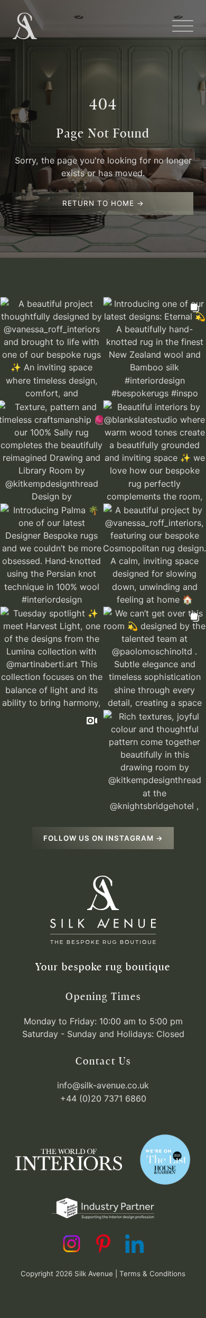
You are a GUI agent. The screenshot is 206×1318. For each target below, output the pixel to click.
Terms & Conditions (152, 1273)
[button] (182, 26)
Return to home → (103, 203)
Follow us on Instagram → (103, 838)
